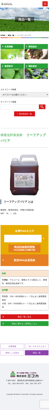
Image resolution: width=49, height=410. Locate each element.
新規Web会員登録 (24, 260)
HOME (3, 35)
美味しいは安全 (12, 353)
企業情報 (12, 346)
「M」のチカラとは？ (36, 346)
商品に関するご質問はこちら (24, 323)
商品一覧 (11, 35)
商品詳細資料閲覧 (24, 248)
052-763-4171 (18, 383)
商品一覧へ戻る (24, 316)
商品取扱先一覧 (25, 114)
